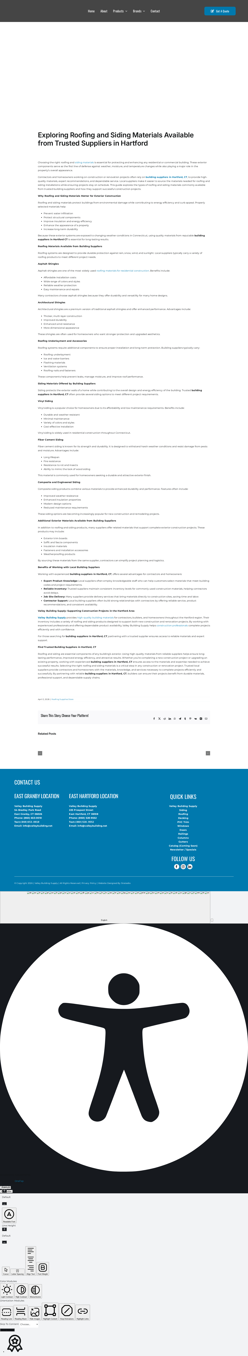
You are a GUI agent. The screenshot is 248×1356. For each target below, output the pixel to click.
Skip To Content (10, 1324)
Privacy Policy (88, 883)
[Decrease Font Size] (4, 1203)
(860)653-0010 (29, 822)
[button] (212, 920)
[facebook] (176, 866)
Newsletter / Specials (183, 849)
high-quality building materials (95, 617)
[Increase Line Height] (4, 1229)
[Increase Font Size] (4, 1191)
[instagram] (183, 866)
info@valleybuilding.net (38, 825)
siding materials (84, 162)
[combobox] (105, 907)
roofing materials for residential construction (123, 270)
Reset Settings (7, 1330)
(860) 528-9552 (87, 818)
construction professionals (172, 625)
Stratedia (125, 883)
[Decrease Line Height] (4, 1242)
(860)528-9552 (84, 822)
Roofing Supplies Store (62, 699)
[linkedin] (189, 866)
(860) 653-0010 (33, 818)
